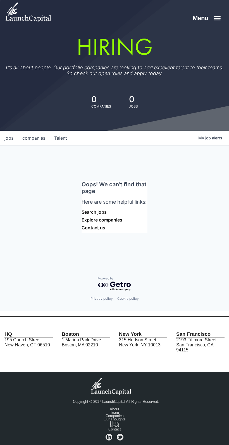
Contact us (93, 227)
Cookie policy (128, 298)
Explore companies (102, 220)
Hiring (114, 422)
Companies (115, 416)
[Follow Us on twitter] (120, 439)
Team (114, 412)
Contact (114, 429)
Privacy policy (101, 298)
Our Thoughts (115, 419)
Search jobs (94, 212)
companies (33, 138)
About (114, 409)
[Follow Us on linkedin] (109, 439)
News (114, 426)
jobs (8, 138)
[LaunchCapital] (111, 386)
